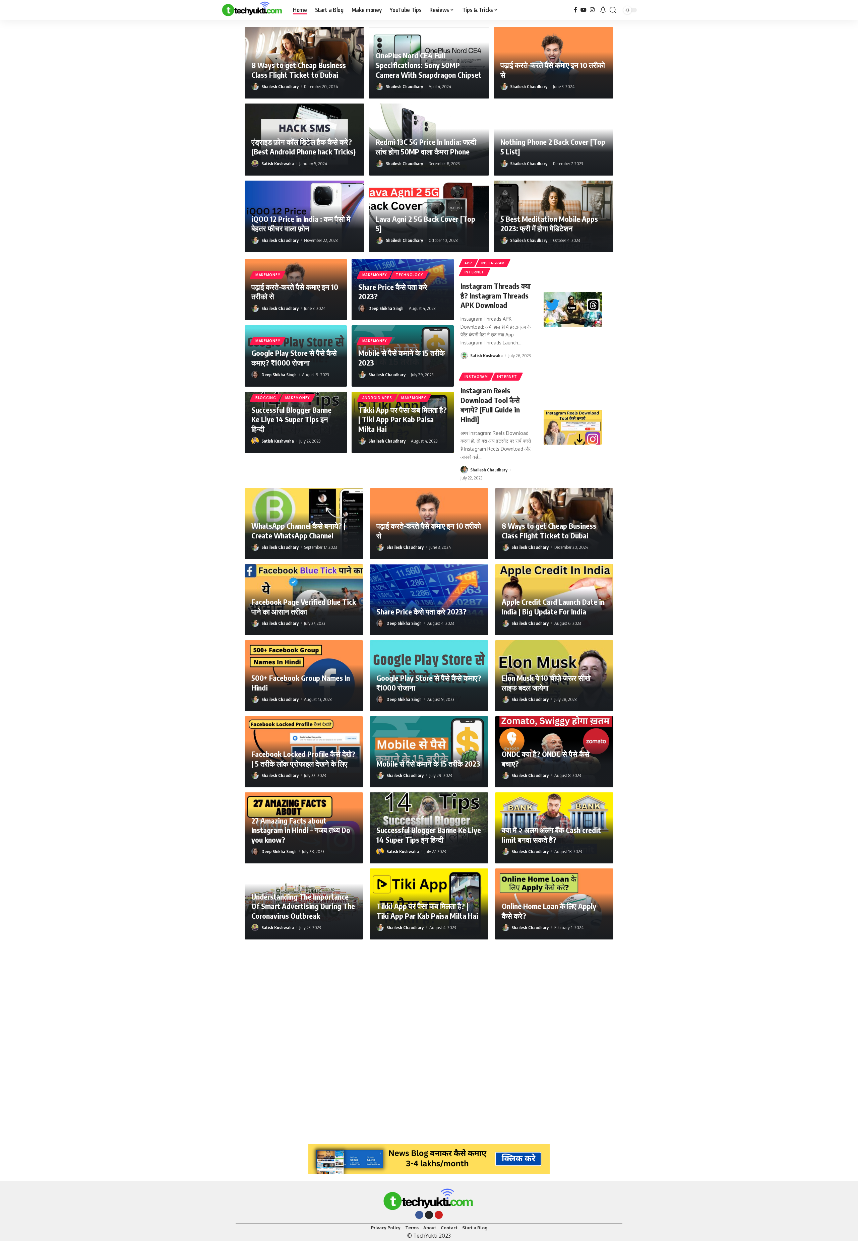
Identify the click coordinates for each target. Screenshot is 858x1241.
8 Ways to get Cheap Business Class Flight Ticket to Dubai (298, 69)
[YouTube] (583, 9)
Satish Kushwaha (277, 163)
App (468, 263)
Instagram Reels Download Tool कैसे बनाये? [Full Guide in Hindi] (490, 405)
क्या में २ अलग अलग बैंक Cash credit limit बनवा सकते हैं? (551, 834)
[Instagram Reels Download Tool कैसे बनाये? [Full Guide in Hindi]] (573, 427)
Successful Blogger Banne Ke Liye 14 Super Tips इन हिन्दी (291, 419)
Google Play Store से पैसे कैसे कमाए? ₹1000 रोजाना (294, 357)
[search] (613, 10)
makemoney (267, 275)
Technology (409, 275)
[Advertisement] (429, 1038)
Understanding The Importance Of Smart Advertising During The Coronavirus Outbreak (303, 906)
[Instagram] (592, 9)
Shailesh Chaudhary (280, 86)
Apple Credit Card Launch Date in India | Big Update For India (553, 606)
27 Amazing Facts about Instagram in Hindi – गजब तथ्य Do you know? (300, 830)
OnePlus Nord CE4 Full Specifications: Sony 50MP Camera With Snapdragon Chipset (428, 65)
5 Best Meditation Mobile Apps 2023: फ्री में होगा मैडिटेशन (549, 223)
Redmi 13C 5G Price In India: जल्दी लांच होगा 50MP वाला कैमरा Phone (426, 146)
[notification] (603, 10)
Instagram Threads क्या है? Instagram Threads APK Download (496, 295)
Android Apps (377, 398)
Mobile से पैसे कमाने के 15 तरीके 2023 (428, 763)
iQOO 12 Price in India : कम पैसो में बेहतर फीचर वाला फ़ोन (300, 223)
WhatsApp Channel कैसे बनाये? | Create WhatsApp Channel (298, 530)
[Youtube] (439, 1215)
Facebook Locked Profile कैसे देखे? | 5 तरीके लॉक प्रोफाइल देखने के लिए (303, 758)
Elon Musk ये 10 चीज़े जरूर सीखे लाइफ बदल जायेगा (546, 682)
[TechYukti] (251, 10)
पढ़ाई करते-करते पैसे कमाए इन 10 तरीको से (294, 291)
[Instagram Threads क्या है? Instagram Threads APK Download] (573, 309)
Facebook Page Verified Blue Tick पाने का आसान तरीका (303, 606)
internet (475, 272)
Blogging (265, 398)
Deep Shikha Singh (386, 308)
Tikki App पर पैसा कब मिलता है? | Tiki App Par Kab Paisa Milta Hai (402, 419)
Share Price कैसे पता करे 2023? (392, 291)
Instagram (493, 263)
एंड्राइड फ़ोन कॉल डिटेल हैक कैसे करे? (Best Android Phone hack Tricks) (303, 146)
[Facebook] (575, 9)
